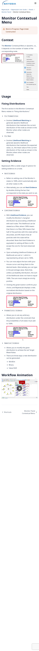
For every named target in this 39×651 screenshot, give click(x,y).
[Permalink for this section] (15, 40)
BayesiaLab (5, 10)
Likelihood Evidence (18, 215)
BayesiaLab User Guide (19, 10)
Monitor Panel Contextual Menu (28, 412)
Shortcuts (7, 412)
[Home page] (9, 3)
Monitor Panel (6, 12)
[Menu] (35, 3)
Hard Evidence (31, 187)
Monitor (8, 46)
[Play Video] (19, 388)
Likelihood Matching (21, 120)
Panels (31, 10)
